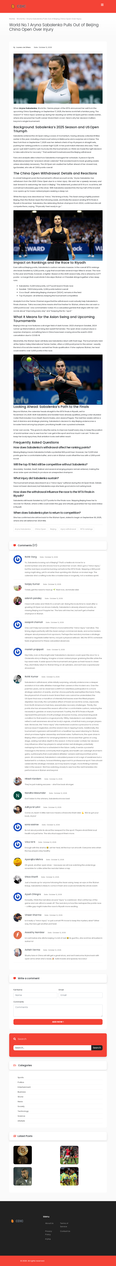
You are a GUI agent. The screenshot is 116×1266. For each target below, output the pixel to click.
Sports (21, 1077)
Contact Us (65, 1231)
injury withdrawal (68, 529)
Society (21, 1106)
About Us (49, 1223)
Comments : (19, 1001)
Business (22, 1092)
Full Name (17, 989)
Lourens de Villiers (23, 47)
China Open (40, 529)
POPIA (48, 1239)
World (20, 1096)
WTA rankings (86, 529)
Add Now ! (58, 1021)
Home (12, 18)
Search (97, 1047)
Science (21, 1116)
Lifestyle (21, 1120)
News (20, 1101)
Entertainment (24, 1087)
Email (61, 989)
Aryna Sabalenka (23, 529)
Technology (23, 1111)
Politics (21, 1082)
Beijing (53, 529)
